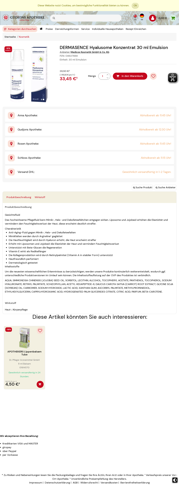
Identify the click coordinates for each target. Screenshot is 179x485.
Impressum (35, 482)
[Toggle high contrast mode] (175, 480)
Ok (135, 5)
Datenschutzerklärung (57, 482)
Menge (92, 76)
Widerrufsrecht (89, 482)
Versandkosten (109, 482)
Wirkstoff (40, 197)
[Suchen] (53, 18)
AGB (75, 482)
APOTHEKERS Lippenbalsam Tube (24, 353)
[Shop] (41, 29)
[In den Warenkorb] (40, 384)
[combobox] (86, 18)
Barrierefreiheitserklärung (135, 482)
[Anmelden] (152, 18)
